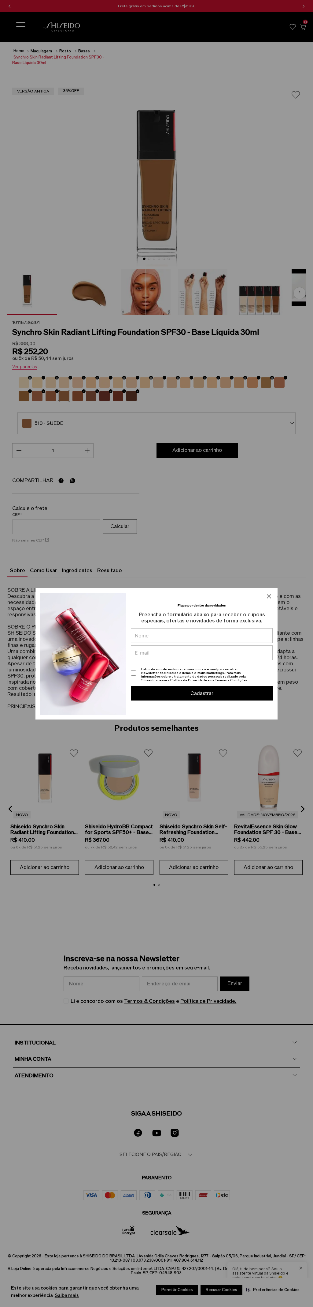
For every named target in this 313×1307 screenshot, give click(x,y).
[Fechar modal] (269, 596)
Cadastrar (201, 693)
